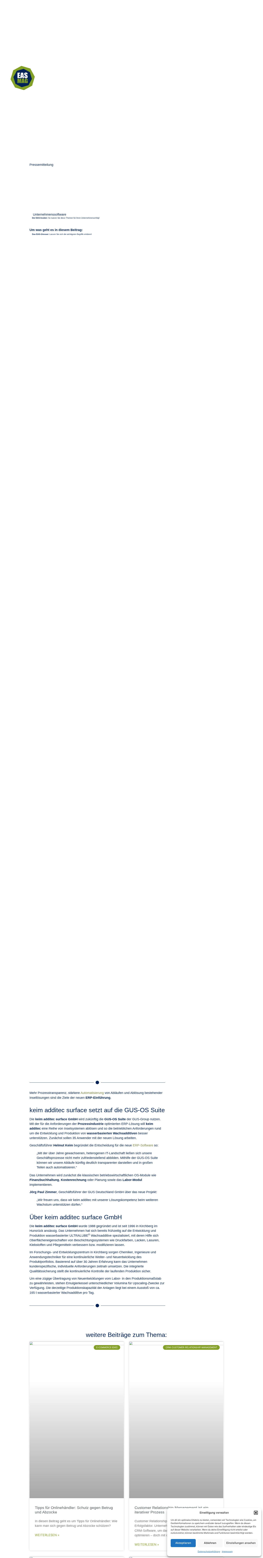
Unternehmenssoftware (49, 214)
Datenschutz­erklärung (209, 1551)
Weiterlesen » (47, 1535)
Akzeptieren (183, 1543)
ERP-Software (143, 1145)
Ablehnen (210, 1543)
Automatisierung (92, 1093)
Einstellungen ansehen (241, 1543)
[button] (256, 1512)
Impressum (227, 1551)
